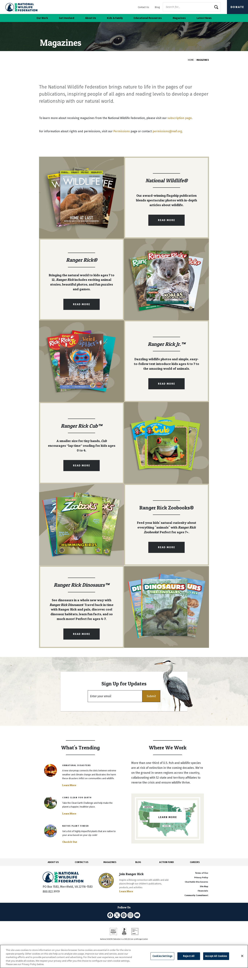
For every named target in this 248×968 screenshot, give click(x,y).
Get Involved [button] (66, 18)
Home (191, 60)
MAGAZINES (109, 862)
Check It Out (69, 842)
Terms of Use (201, 873)
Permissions (121, 131)
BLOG (138, 862)
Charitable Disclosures (196, 882)
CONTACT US (81, 862)
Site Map (204, 886)
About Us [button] (90, 18)
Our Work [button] (42, 18)
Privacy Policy (201, 877)
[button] (151, 696)
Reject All (188, 956)
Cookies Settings (162, 956)
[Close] (242, 956)
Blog (157, 7)
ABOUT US (53, 862)
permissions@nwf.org (167, 131)
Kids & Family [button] (115, 18)
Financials (203, 891)
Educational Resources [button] (148, 18)
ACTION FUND (166, 862)
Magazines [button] (179, 18)
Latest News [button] (204, 18)
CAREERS (195, 862)
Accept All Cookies (216, 956)
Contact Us (143, 7)
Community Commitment (196, 895)
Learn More (69, 785)
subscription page (179, 118)
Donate (237, 7)
